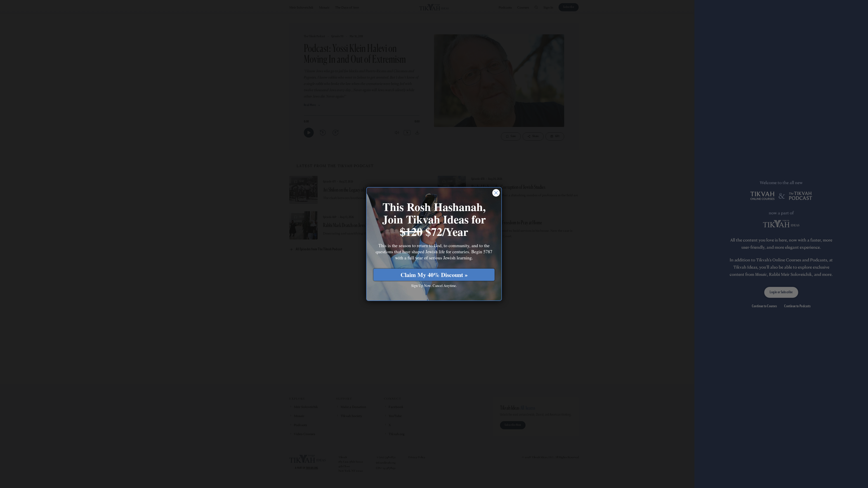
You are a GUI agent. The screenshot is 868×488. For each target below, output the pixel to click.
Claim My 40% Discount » (434, 274)
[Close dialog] (496, 193)
